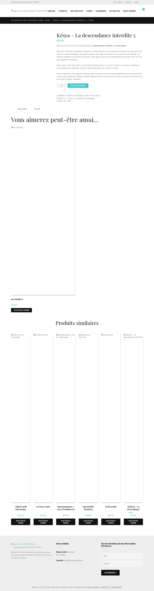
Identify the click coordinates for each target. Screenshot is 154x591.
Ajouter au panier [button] (21, 310)
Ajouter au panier (78, 86)
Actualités (114, 11)
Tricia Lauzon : (121, 45)
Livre (86, 95)
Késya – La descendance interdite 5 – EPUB (73, 20)
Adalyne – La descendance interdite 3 (133, 509)
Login (136, 2)
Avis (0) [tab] (37, 109)
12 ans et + (71, 98)
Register (128, 2)
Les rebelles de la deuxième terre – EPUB (30, 20)
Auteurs (70, 95)
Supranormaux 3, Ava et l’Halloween (66, 508)
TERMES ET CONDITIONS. (111, 587)
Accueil (51, 11)
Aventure (80, 98)
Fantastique (78, 95)
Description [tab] (22, 109)
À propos (63, 11)
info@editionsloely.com (73, 560)
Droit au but (110, 506)
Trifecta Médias (92, 587)
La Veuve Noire (43, 506)
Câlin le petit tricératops (21, 508)
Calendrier (101, 11)
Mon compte (117, 2)
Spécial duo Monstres (88, 508)
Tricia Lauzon (94, 95)
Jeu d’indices (17, 299)
